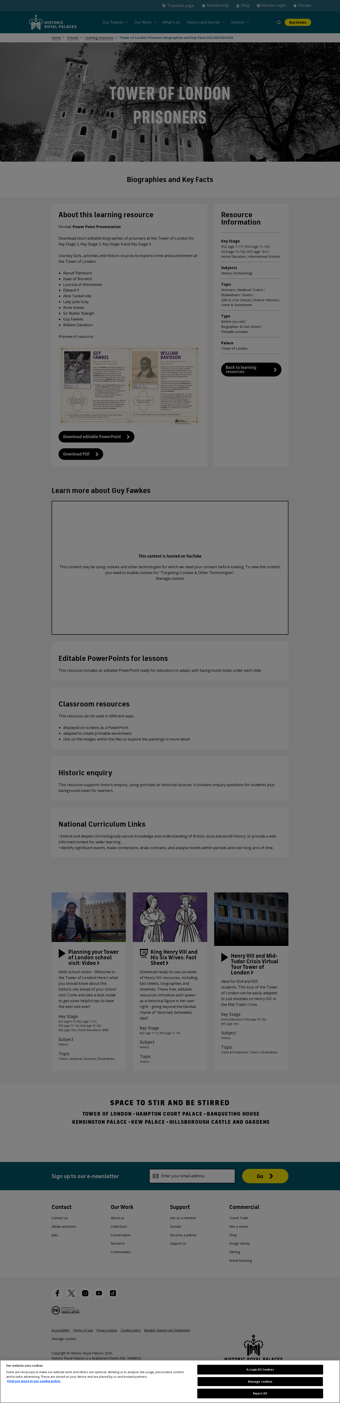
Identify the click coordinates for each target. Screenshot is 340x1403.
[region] (170, 1381)
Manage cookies (260, 1381)
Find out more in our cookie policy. (34, 1381)
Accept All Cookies (260, 1369)
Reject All (260, 1393)
